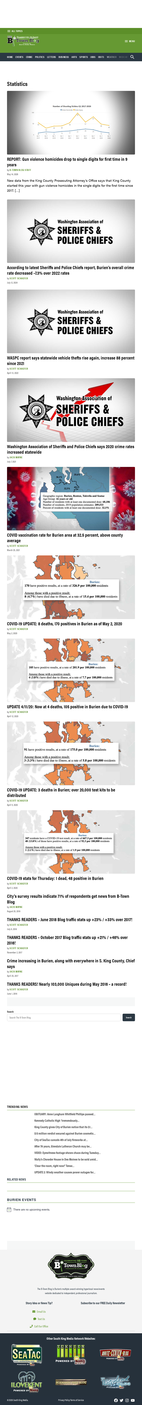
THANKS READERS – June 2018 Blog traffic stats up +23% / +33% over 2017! (69, 919)
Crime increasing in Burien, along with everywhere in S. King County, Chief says (71, 963)
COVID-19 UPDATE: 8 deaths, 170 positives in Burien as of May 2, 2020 (64, 623)
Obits (101, 57)
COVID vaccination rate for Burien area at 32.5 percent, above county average (65, 537)
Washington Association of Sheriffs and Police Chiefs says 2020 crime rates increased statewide (70, 449)
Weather (111, 57)
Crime (29, 57)
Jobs (93, 57)
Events (19, 57)
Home (10, 57)
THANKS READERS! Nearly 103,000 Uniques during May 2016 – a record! (66, 984)
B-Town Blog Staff (20, 170)
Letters (51, 57)
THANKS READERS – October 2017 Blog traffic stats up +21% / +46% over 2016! (67, 940)
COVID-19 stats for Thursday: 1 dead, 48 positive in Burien (55, 878)
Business (64, 57)
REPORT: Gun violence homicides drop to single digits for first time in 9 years (67, 162)
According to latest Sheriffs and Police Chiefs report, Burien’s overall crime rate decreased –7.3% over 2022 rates (70, 270)
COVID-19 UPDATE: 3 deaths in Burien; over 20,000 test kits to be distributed (61, 792)
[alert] (71, 1209)
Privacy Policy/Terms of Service (71, 1400)
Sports (84, 57)
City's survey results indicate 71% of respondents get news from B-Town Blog (68, 899)
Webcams (124, 57)
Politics (40, 57)
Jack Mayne (16, 457)
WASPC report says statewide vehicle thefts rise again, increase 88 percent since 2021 (70, 360)
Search (10, 1011)
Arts (74, 57)
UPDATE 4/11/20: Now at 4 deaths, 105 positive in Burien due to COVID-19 (67, 706)
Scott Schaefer (19, 278)
